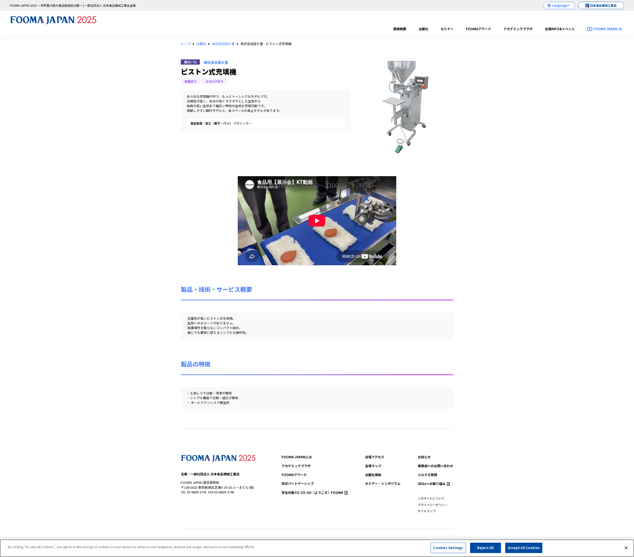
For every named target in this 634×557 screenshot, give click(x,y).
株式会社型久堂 (223, 44)
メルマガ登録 (427, 474)
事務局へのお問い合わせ (435, 465)
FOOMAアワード (478, 28)
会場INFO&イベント (560, 28)
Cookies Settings (448, 547)
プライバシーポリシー (433, 505)
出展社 (423, 28)
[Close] (626, 547)
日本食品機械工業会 (603, 5)
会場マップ (373, 465)
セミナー (447, 28)
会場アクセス (374, 457)
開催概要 (399, 28)
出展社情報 (373, 474)
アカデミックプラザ (517, 28)
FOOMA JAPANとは (297, 457)
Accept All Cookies (524, 547)
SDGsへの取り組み (432, 483)
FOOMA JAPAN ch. (608, 28)
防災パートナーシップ (298, 483)
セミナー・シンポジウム (382, 483)
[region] (317, 548)
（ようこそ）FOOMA (312, 492)
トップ (185, 44)
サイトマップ (427, 511)
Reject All (485, 547)
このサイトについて (431, 498)
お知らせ (424, 457)
